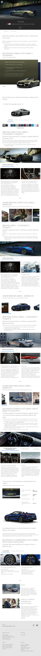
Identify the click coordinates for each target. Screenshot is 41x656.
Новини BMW (23, 634)
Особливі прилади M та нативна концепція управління (10, 449)
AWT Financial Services (6, 639)
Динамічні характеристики (7, 164)
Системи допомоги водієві (36, 449)
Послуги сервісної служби (7, 645)
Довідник (4, 648)
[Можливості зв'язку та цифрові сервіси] (39, 464)
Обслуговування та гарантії (7, 647)
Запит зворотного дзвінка (25, 647)
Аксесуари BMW (5, 550)
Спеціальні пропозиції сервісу (7, 644)
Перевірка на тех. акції (25, 648)
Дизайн (16, 164)
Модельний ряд (5, 634)
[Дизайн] (39, 183)
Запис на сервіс (23, 646)
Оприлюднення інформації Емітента (27, 650)
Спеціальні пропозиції (6, 638)
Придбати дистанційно (25, 645)
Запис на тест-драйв (24, 644)
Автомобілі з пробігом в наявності (8, 636)
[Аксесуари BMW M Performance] (39, 568)
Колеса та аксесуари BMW (7, 646)
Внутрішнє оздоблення (29, 119)
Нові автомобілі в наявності (7, 635)
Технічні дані (13, 31)
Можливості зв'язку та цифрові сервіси (25, 449)
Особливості (5, 31)
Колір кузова (10, 119)
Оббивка (21, 119)
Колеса (16, 119)
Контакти (23, 617)
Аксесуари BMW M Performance (17, 550)
